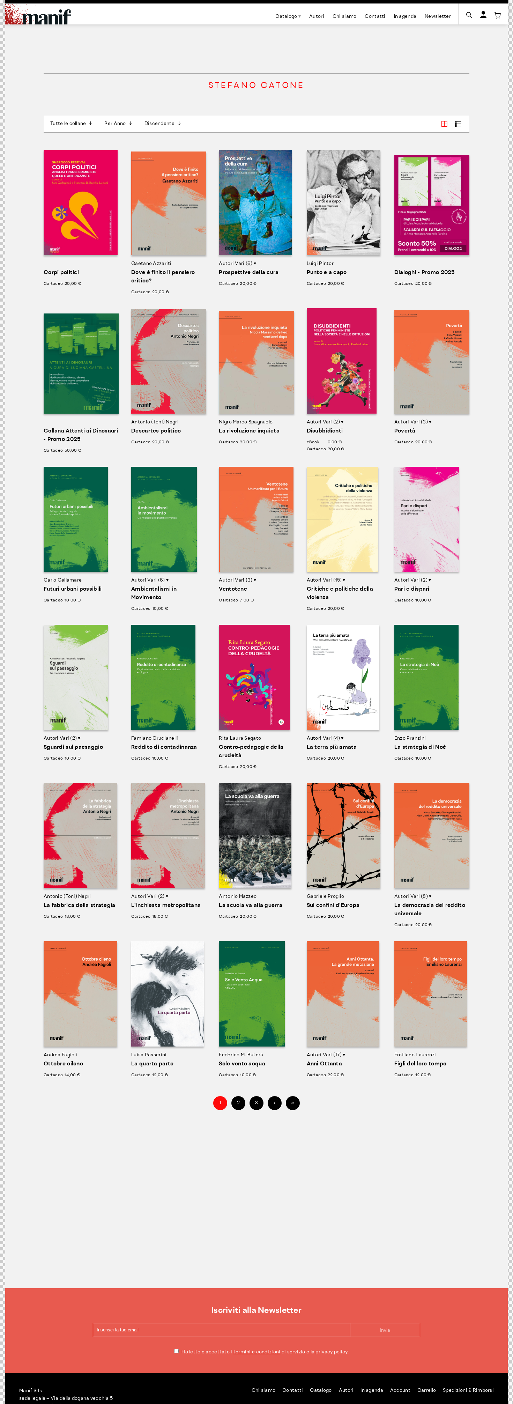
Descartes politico (156, 431)
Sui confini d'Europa (333, 905)
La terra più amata (332, 747)
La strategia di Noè (420, 747)
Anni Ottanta (324, 1064)
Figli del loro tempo (420, 1064)
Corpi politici (61, 272)
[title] (497, 15)
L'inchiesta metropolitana (166, 905)
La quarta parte (152, 1064)
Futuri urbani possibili (73, 589)
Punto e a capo (327, 272)
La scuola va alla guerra (250, 905)
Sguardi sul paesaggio (73, 747)
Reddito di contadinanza (164, 747)
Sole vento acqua (242, 1064)
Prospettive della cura (248, 272)
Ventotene (233, 589)
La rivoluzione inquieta (249, 431)
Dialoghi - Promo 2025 (424, 272)
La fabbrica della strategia (80, 905)
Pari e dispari (412, 589)
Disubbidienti (325, 431)
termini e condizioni (257, 1352)
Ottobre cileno (63, 1064)
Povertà (405, 431)
